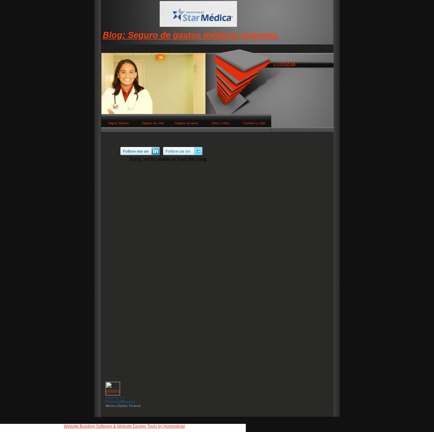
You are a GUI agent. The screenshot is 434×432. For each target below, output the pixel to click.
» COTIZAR (284, 64)
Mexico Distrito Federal (123, 406)
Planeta (120, 401)
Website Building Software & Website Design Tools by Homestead (124, 426)
